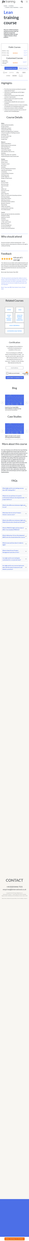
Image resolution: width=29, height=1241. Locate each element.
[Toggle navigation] (27, 1)
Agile (19, 309)
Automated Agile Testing (14, 331)
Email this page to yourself (14, 1239)
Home (5, 6)
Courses (11, 6)
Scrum (9, 309)
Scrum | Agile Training (11, 7)
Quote (24, 62)
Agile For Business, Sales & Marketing (19, 318)
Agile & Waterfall (14, 325)
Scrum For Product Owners (8, 318)
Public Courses (23, 68)
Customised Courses (11, 68)
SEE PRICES (15, 53)
